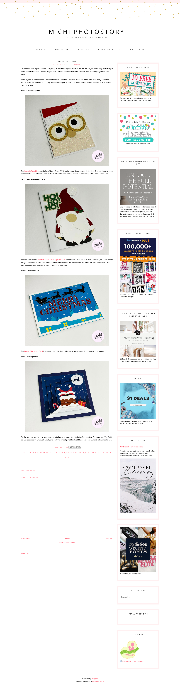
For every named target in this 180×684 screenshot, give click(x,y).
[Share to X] (74, 447)
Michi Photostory (87, 32)
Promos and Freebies (109, 50)
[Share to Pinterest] (79, 447)
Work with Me (62, 50)
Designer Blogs (98, 681)
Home (67, 539)
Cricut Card (59, 453)
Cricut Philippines (75, 453)
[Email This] (69, 447)
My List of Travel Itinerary (131, 447)
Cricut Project (92, 453)
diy (102, 453)
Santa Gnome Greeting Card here (51, 260)
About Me (41, 50)
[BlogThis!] (72, 447)
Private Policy (136, 50)
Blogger (94, 679)
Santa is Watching (31, 171)
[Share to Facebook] (77, 447)
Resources (83, 50)
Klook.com (25, 553)
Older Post (109, 539)
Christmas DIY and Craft (41, 453)
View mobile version (67, 543)
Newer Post (25, 539)
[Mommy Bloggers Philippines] (130, 659)
